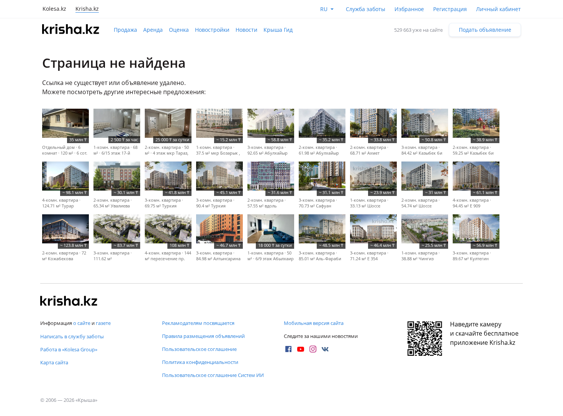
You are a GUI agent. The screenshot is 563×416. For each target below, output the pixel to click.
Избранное (409, 9)
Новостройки (212, 29)
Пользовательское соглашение (199, 349)
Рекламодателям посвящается (198, 323)
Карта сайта (54, 362)
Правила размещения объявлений (203, 336)
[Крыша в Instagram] (313, 349)
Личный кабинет (498, 9)
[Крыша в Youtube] (300, 349)
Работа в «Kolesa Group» (68, 349)
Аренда (153, 29)
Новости (246, 29)
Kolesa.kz (54, 8)
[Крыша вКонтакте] (325, 349)
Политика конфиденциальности (200, 362)
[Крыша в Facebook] (288, 349)
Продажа (125, 29)
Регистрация (450, 9)
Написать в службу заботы (72, 336)
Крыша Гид (278, 29)
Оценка (179, 29)
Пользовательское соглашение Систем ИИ (213, 375)
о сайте (81, 323)
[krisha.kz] (69, 301)
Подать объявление (485, 29)
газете (103, 323)
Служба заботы (365, 9)
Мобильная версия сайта (314, 323)
